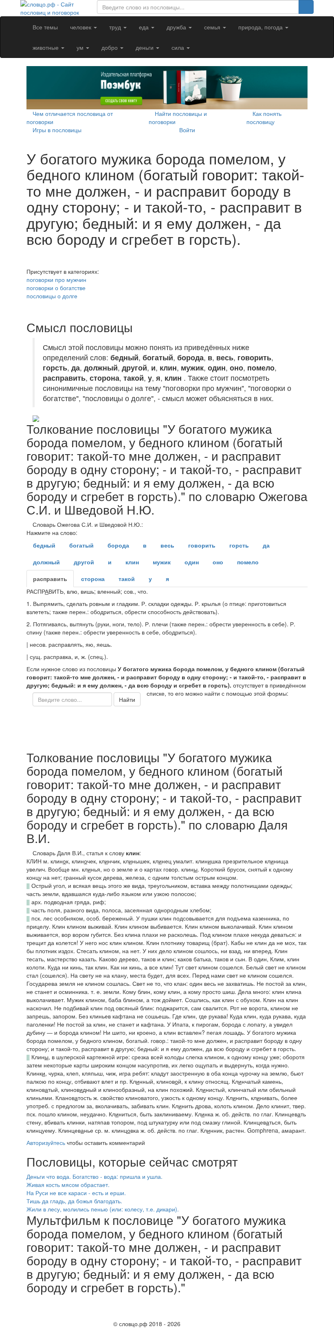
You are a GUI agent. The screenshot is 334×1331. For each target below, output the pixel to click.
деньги (145, 47)
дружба (177, 27)
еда (144, 27)
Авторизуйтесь (45, 1142)
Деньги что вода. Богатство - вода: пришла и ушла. (94, 1176)
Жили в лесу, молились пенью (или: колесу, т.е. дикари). (102, 1209)
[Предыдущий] (28, 1302)
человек (81, 27)
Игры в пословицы (57, 130)
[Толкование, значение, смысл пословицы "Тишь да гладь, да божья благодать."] (299, 1201)
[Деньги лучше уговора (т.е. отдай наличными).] (28, 308)
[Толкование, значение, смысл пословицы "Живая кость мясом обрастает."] (299, 1184)
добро (110, 47)
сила (178, 47)
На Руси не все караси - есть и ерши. (76, 1193)
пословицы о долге (51, 296)
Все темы (45, 27)
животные (46, 47)
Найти (127, 699)
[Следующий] (28, 1314)
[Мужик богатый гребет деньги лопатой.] (28, 263)
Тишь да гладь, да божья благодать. (74, 1201)
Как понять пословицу (263, 117)
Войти (187, 130)
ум (81, 47)
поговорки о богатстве (56, 288)
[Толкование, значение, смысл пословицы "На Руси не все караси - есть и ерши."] (299, 1193)
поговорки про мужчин (56, 279)
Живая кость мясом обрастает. (68, 1184)
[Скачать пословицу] (167, 418)
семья (213, 27)
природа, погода (261, 27)
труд (116, 27)
